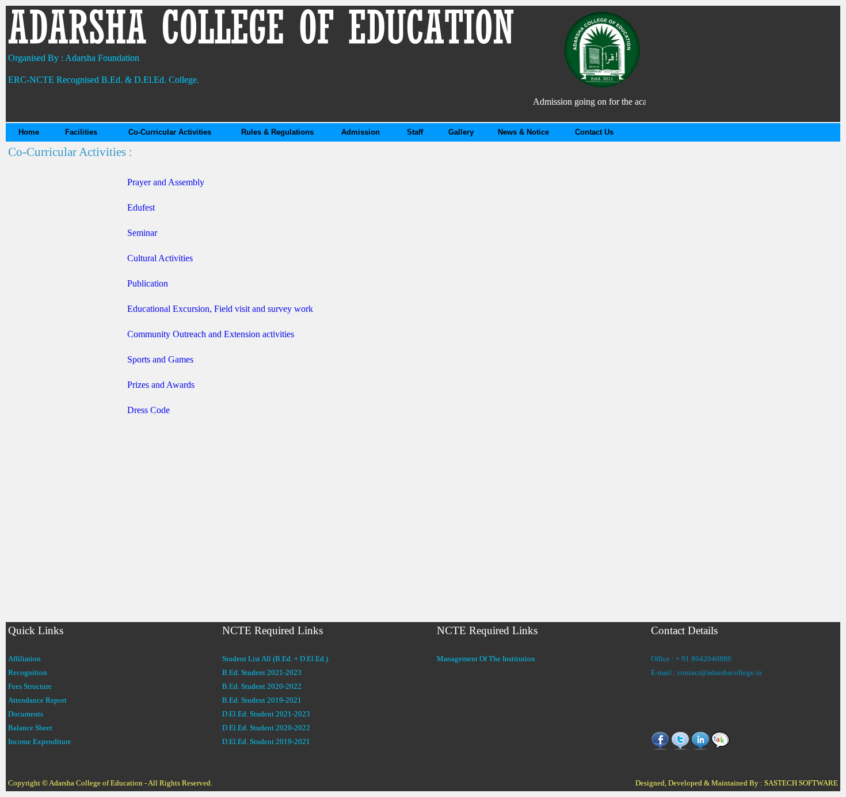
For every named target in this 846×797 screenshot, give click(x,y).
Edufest (141, 207)
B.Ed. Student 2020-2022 (262, 686)
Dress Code (148, 410)
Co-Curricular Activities (169, 132)
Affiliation (24, 658)
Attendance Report (37, 700)
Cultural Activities (160, 258)
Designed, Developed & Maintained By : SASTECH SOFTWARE (736, 783)
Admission (360, 132)
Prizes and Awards (161, 385)
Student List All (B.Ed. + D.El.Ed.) (275, 658)
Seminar (142, 233)
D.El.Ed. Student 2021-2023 (266, 714)
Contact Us (594, 132)
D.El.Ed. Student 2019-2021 (266, 741)
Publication (147, 283)
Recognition (27, 672)
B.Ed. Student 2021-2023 (262, 672)
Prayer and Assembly (165, 182)
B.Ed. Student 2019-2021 (262, 700)
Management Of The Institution (486, 658)
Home (28, 132)
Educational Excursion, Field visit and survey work (220, 309)
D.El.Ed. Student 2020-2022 (266, 727)
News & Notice (523, 132)
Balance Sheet (30, 727)
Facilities (81, 132)
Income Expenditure (39, 741)
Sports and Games (160, 359)
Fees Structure (30, 686)
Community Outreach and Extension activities (210, 334)
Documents (25, 714)
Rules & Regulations (277, 132)
